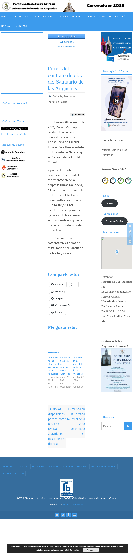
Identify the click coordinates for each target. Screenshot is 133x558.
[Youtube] (129, 226)
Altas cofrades (114, 221)
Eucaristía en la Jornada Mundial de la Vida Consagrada (76, 417)
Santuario (69, 96)
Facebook (8, 465)
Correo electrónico (74, 465)
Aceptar (90, 549)
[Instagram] (129, 241)
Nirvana (66, 502)
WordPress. (77, 502)
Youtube (53, 465)
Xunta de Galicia (57, 100)
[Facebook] (129, 236)
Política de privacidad (103, 465)
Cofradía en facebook (15, 103)
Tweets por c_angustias (14, 133)
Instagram (38, 465)
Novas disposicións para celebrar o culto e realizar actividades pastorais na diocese (57, 425)
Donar (110, 203)
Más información (72, 550)
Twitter (22, 465)
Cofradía (57, 96)
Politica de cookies (13, 471)
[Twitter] (129, 231)
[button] (117, 253)
